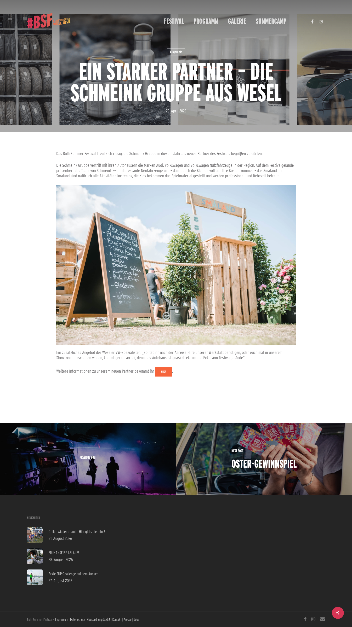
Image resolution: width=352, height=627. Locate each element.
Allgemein (176, 52)
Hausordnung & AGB (98, 619)
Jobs (136, 619)
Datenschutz (77, 619)
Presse (127, 619)
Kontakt (116, 619)
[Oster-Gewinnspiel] (264, 459)
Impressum (61, 619)
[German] (296, 21)
